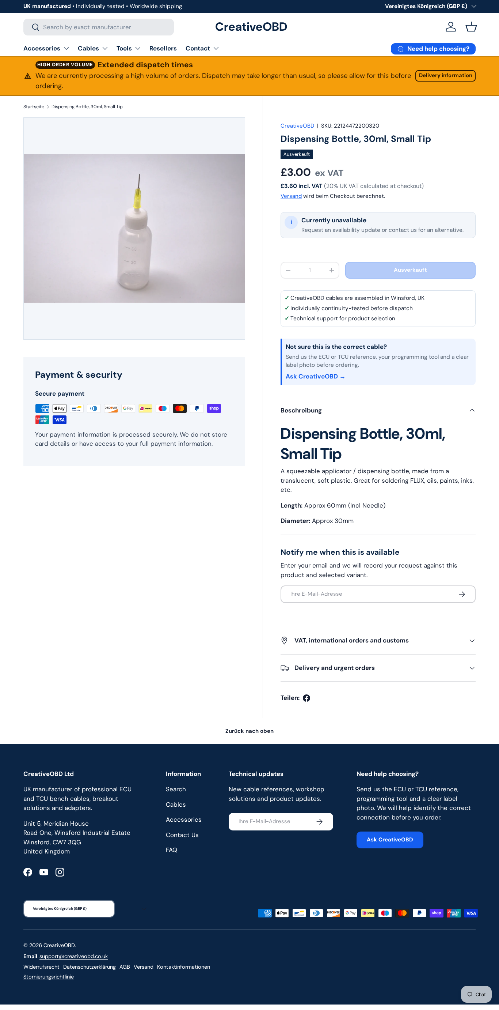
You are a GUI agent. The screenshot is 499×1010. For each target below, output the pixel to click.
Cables (88, 48)
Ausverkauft (410, 270)
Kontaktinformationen (183, 967)
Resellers (163, 48)
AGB (124, 967)
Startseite (33, 106)
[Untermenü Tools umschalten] (137, 48)
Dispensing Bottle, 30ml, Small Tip (87, 106)
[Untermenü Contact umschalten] (216, 48)
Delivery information (445, 75)
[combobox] (98, 27)
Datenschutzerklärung (89, 967)
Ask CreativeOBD (390, 839)
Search (176, 789)
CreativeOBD (297, 125)
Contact (198, 48)
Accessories (41, 48)
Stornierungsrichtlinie (48, 976)
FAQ (171, 850)
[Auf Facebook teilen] (306, 698)
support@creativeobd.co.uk (73, 956)
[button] (471, 27)
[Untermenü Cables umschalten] (104, 48)
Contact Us (182, 835)
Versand (291, 196)
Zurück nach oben (249, 731)
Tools (124, 48)
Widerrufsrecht (41, 967)
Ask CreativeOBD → (316, 376)
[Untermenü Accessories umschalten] (66, 48)
